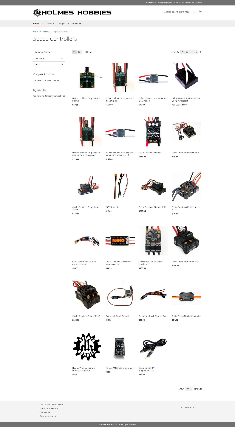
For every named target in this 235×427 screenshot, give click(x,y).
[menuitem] (38, 23)
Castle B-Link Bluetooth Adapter (186, 316)
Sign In (177, 2)
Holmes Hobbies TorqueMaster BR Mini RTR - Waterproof (120, 153)
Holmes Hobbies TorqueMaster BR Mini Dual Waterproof (86, 153)
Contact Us (45, 412)
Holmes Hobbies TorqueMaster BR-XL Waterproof (186, 99)
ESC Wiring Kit (112, 207)
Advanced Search (48, 416)
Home (35, 31)
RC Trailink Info (188, 407)
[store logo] (72, 13)
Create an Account (193, 2)
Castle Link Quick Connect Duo (152, 316)
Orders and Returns (49, 408)
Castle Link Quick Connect (117, 316)
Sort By (175, 52)
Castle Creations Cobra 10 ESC (86, 316)
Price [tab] (37, 64)
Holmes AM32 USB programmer (120, 368)
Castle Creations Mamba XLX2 (152, 207)
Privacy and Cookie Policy (51, 404)
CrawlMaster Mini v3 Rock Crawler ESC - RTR (84, 262)
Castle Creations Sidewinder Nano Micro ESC (118, 262)
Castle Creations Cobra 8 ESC (185, 261)
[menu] (117, 23)
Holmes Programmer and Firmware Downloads (83, 369)
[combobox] (180, 12)
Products (46, 31)
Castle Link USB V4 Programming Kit (147, 369)
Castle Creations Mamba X (151, 152)
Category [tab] (39, 58)
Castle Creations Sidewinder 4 (185, 152)
